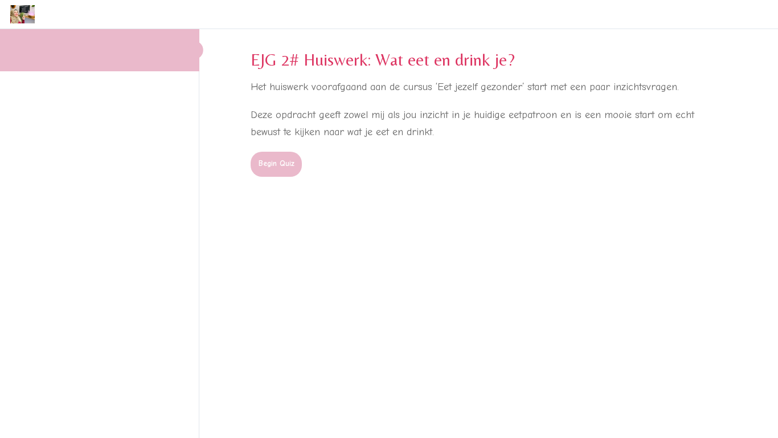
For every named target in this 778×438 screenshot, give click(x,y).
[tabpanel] (473, 110)
